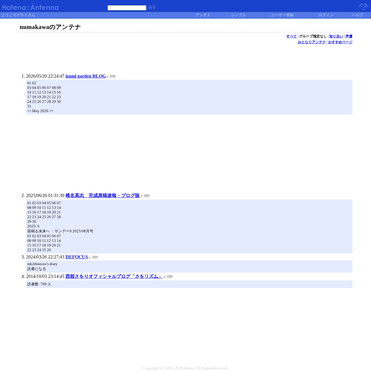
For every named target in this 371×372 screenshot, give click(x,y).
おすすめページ (340, 42)
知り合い (336, 36)
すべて (291, 36)
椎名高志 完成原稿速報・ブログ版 (103, 195)
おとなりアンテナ (312, 42)
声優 (348, 36)
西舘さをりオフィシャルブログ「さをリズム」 (114, 276)
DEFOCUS (77, 256)
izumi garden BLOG (86, 76)
